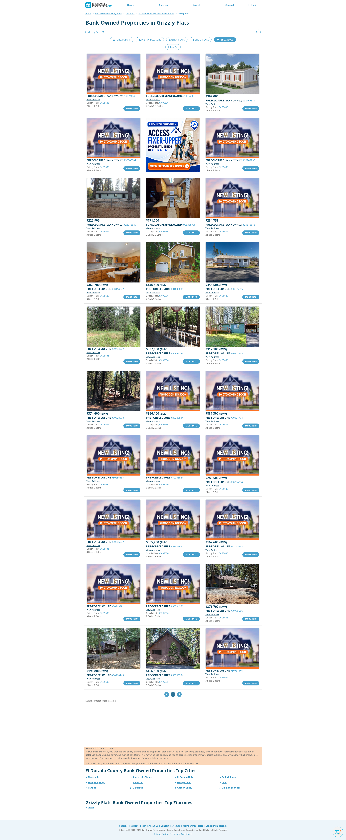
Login (254, 5)
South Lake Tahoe (142, 777)
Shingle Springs (96, 782)
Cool (224, 782)
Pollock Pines (229, 777)
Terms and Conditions (181, 834)
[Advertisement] (173, 724)
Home (130, 4)
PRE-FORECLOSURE (151, 39)
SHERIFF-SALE (201, 39)
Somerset (138, 782)
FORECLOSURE (123, 39)
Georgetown (184, 782)
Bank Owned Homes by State (108, 13)
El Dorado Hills (185, 777)
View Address (93, 99)
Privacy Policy (161, 834)
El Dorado (138, 787)
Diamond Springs (231, 787)
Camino (92, 787)
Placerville (93, 777)
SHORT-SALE (178, 39)
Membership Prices (193, 825)
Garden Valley (184, 787)
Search (196, 4)
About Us (153, 825)
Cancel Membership (216, 825)
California (130, 13)
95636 (91, 807)
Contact (229, 4)
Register (133, 825)
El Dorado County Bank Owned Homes (156, 13)
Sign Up (163, 4)
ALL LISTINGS (226, 39)
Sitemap (176, 825)
